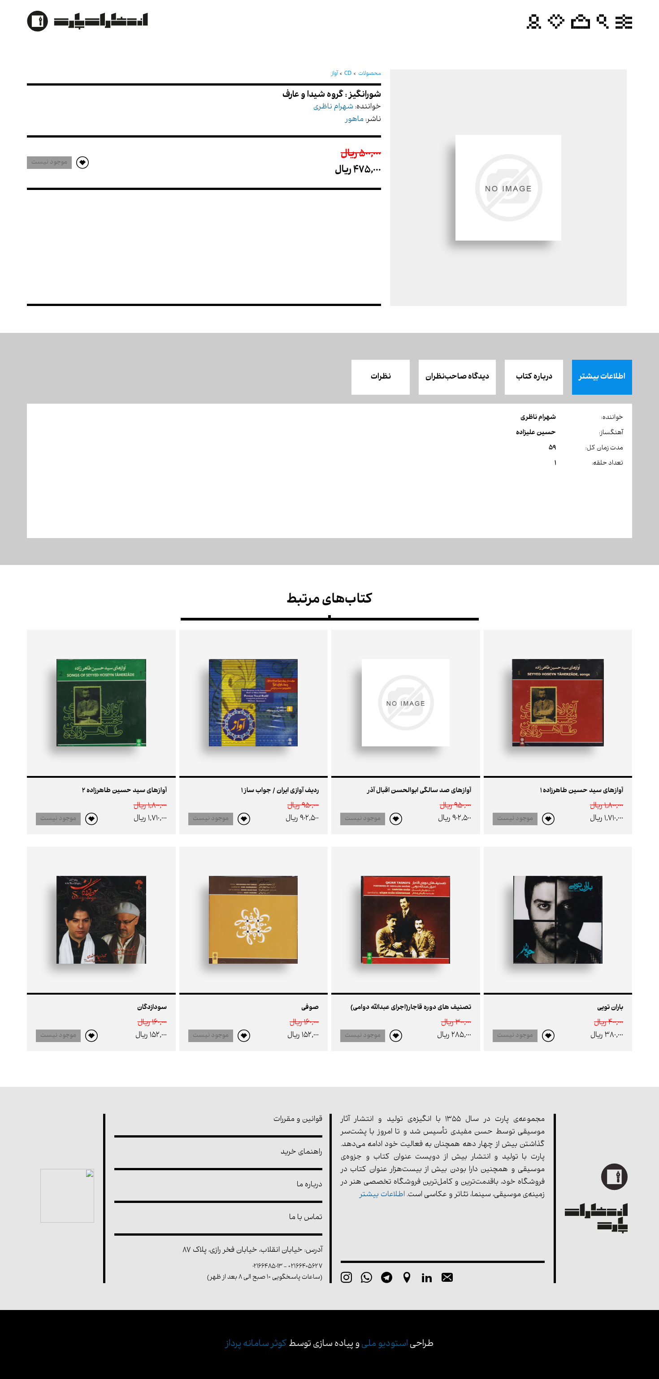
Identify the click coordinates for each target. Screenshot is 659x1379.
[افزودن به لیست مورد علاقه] (548, 819)
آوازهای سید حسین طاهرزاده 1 (581, 791)
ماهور (354, 120)
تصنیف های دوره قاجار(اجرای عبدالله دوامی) (411, 1008)
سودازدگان (152, 1008)
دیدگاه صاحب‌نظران (457, 377)
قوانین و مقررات (297, 1120)
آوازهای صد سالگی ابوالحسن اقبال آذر (419, 791)
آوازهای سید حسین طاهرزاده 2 (124, 791)
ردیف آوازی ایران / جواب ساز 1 (280, 791)
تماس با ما (305, 1218)
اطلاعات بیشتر (602, 377)
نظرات (381, 377)
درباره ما (309, 1185)
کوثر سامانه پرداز (256, 1344)
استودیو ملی (384, 1344)
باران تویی (610, 1008)
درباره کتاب (534, 377)
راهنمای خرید (301, 1152)
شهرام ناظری (333, 107)
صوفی (310, 1008)
